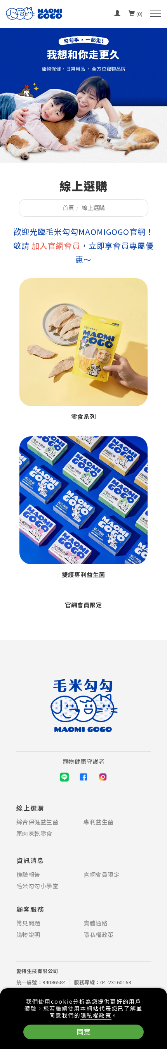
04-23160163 (116, 982)
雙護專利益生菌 (83, 574)
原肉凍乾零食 (34, 833)
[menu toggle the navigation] (155, 13)
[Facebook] (83, 777)
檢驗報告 (28, 874)
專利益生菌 (99, 822)
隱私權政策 (95, 1015)
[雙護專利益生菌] (83, 499)
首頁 (68, 207)
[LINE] (64, 777)
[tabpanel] (83, 95)
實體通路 (96, 923)
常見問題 (28, 923)
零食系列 (83, 416)
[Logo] (34, 12)
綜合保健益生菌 (37, 822)
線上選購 (93, 207)
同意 (83, 1032)
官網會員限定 (83, 604)
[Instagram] (103, 777)
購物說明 (28, 935)
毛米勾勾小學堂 (37, 886)
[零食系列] (83, 341)
